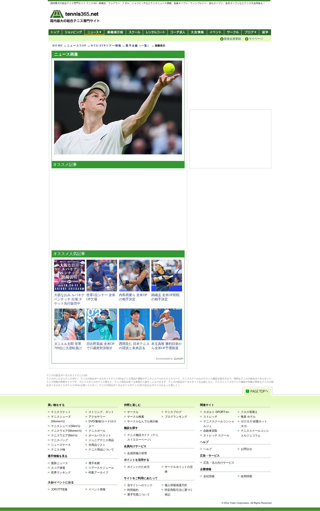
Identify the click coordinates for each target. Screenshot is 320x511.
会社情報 (209, 476)
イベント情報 (97, 489)
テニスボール (97, 430)
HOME (57, 45)
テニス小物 (58, 449)
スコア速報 (58, 467)
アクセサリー (97, 416)
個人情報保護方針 (176, 485)
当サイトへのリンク (140, 485)
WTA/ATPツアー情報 (106, 45)
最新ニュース (59, 463)
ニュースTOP (76, 45)
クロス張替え (249, 412)
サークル (232, 32)
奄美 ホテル (248, 416)
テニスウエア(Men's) (64, 435)
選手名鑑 (94, 463)
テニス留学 (265, 32)
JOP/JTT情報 (59, 489)
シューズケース (61, 444)
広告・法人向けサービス (218, 462)
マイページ (256, 38)
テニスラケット (61, 412)
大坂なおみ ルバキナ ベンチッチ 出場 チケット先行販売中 (69, 299)
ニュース (94, 32)
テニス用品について (101, 449)
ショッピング (73, 32)
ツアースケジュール (101, 467)
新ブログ (250, 32)
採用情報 (246, 476)
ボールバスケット (100, 435)
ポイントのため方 (138, 467)
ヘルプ (207, 449)
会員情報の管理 (137, 453)
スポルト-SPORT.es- (216, 412)
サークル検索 (135, 416)
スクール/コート (134, 32)
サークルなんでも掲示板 (142, 421)
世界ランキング (61, 472)
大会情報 (197, 32)
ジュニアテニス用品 (101, 440)
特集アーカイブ (98, 472)
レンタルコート (155, 32)
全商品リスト (97, 444)
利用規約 (132, 490)
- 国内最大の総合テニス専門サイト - (75, 17)
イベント (215, 32)
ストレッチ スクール (216, 435)
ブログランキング (176, 416)
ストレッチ (210, 416)
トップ (55, 32)
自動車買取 (210, 430)
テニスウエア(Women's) (66, 430)
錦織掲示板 (115, 32)
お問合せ (246, 449)
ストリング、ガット (101, 412)
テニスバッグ (59, 440)
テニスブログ (173, 412)
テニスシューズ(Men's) (65, 426)
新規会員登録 (232, 38)
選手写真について (138, 494)
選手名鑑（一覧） (138, 45)
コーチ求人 (178, 32)
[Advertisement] (118, 208)
